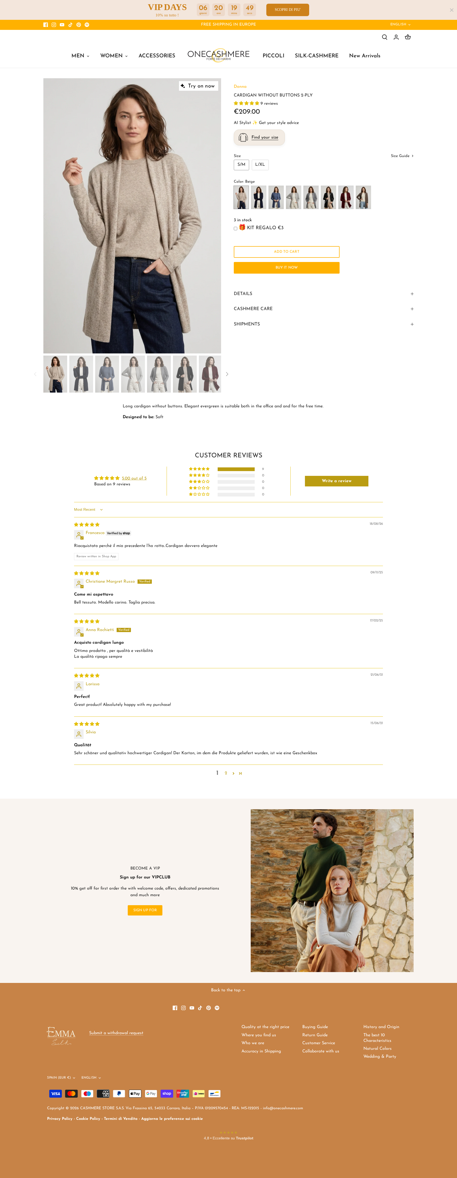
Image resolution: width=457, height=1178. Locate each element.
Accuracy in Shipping (261, 1051)
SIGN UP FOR (145, 910)
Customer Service (318, 1043)
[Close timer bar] (452, 10)
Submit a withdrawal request (116, 1033)
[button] (247, 104)
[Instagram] (54, 25)
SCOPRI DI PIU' (288, 10)
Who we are (252, 1043)
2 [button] (226, 773)
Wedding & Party (379, 1057)
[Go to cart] (408, 37)
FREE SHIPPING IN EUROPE (228, 25)
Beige (241, 197)
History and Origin (381, 1027)
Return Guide (315, 1035)
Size (237, 156)
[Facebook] (45, 25)
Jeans (276, 197)
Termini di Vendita (121, 1119)
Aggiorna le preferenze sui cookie (172, 1119)
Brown (363, 197)
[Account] (396, 37)
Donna (240, 87)
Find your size (265, 137)
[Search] (384, 37)
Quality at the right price (265, 1027)
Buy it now (287, 267)
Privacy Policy (59, 1119)
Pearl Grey (293, 197)
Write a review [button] (336, 481)
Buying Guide (315, 1027)
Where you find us (258, 1035)
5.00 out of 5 (134, 478)
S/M (241, 165)
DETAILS (243, 294)
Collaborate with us (320, 1051)
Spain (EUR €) (59, 1077)
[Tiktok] (70, 25)
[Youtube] (62, 25)
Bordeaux (346, 197)
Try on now (201, 86)
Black (328, 197)
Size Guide (401, 156)
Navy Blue (258, 197)
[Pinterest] (78, 25)
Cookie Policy (88, 1119)
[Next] (213, 216)
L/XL (260, 165)
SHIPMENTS (247, 324)
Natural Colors (377, 1049)
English (398, 24)
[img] (86, 525)
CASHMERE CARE (253, 309)
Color (238, 182)
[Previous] (51, 216)
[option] (132, 216)
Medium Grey (311, 197)
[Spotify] (87, 25)
